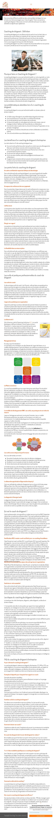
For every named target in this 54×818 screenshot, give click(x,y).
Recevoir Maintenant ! (41, 815)
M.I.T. (31, 322)
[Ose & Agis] (5, 4)
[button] (40, 806)
